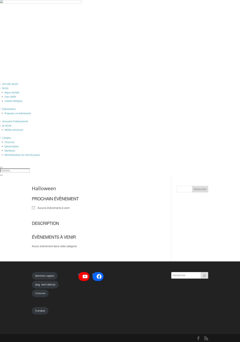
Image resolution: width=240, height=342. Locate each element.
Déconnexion (12, 146)
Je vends (6, 125)
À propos (40, 310)
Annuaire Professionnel (15, 121)
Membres (10, 150)
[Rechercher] (204, 275)
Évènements (9, 109)
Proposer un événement (18, 113)
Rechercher (200, 189)
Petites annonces (14, 129)
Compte (6, 137)
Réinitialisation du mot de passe (22, 154)
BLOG (5, 88)
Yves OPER (10, 96)
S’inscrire (10, 142)
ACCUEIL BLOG (10, 84)
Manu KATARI (12, 92)
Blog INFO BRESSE (45, 284)
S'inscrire (40, 293)
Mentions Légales (44, 275)
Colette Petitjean (14, 101)
